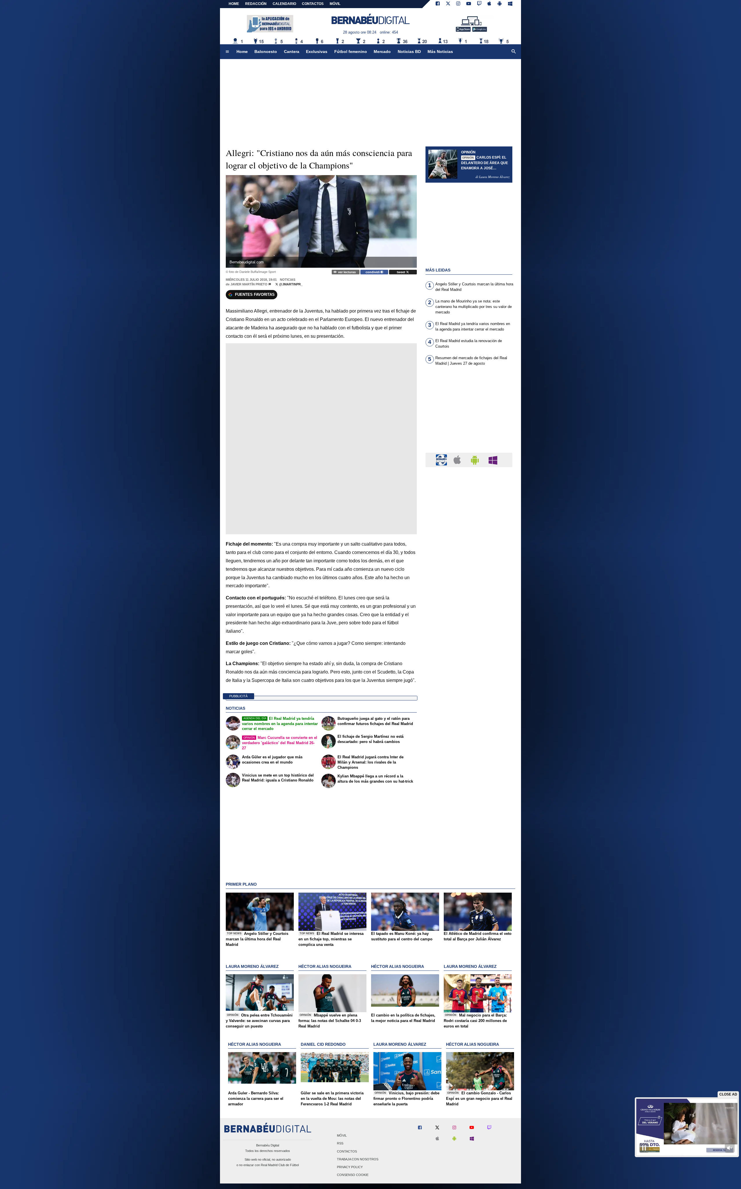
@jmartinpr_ (290, 284)
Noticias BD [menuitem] (409, 51)
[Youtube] (469, 4)
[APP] (442, 459)
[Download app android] (500, 4)
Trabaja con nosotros (357, 1159)
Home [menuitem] (242, 51)
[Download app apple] (489, 4)
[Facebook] (437, 4)
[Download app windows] (510, 4)
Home (234, 3)
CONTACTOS (313, 3)
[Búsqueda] (513, 51)
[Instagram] (458, 4)
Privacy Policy (350, 1167)
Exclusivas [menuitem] (316, 51)
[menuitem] (227, 51)
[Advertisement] (468, 413)
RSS (340, 1143)
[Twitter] (448, 4)
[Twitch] (479, 4)
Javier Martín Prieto (248, 284)
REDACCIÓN (256, 3)
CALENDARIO (284, 3)
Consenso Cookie (352, 1175)
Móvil (342, 1135)
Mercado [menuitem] (382, 51)
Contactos (347, 1151)
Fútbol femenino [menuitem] (350, 51)
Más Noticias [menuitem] (440, 51)
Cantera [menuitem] (291, 51)
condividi (373, 272)
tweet (401, 272)
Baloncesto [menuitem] (265, 51)
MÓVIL (335, 3)
